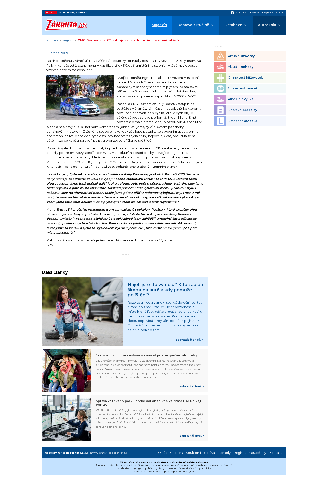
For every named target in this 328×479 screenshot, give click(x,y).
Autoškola (267, 25)
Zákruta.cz (51, 41)
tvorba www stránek (96, 452)
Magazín (159, 25)
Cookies (176, 453)
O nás (162, 453)
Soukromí (193, 453)
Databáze (233, 25)
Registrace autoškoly (250, 453)
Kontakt (275, 453)
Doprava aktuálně (193, 25)
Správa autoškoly (217, 453)
